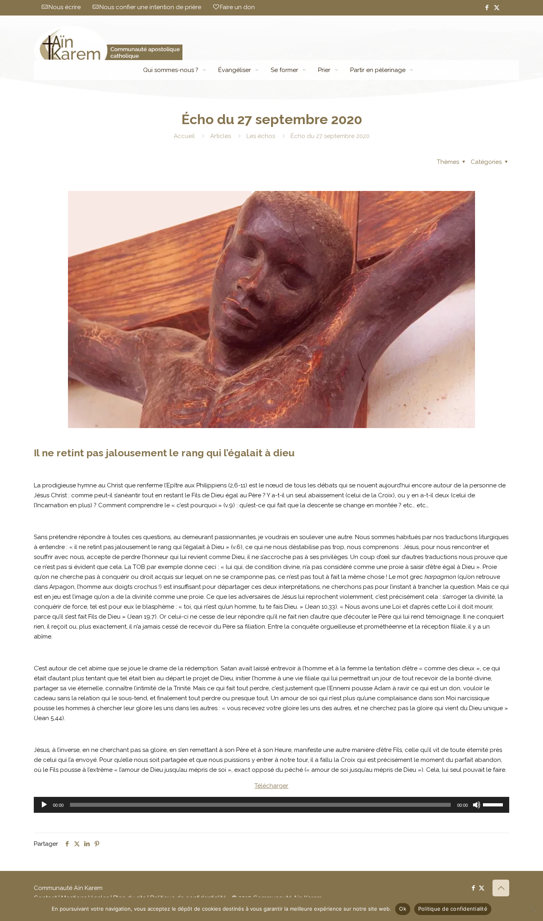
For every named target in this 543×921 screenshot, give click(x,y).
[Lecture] (44, 805)
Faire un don (237, 7)
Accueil (184, 136)
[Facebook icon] (487, 7)
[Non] (533, 909)
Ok (402, 908)
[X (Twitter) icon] (497, 7)
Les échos (260, 136)
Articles (220, 136)
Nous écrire (64, 7)
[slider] (494, 804)
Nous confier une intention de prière (150, 7)
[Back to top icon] (501, 888)
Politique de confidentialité (452, 908)
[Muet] (477, 805)
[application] (271, 805)
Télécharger (271, 785)
